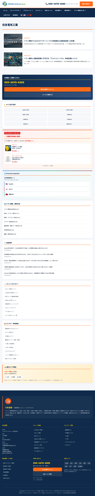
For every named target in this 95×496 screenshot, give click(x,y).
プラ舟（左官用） (9, 347)
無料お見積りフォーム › (47, 89)
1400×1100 (25, 114)
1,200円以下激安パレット (11, 292)
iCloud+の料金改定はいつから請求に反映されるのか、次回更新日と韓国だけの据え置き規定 (29, 273)
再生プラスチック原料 (10, 358)
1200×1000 (69, 110)
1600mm (25, 119)
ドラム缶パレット (9, 311)
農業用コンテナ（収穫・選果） (13, 340)
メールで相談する (47, 95)
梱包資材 (68, 10)
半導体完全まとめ (9, 230)
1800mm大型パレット (10, 300)
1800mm (25, 124)
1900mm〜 (69, 124)
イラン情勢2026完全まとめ (11, 209)
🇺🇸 (21, 15)
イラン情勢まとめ (80, 10)
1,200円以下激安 (38, 430)
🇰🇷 (24, 15)
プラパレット (28, 10)
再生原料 (58, 10)
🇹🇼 (27, 15)
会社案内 (15, 15)
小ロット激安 (37, 433)
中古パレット (49, 10)
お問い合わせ (6, 478)
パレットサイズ (15, 10)
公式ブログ (7, 15)
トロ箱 (66, 436)
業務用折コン (68, 430)
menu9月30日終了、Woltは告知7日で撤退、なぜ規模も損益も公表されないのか (26, 248)
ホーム (5, 10)
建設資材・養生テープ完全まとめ (13, 226)
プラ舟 (66, 439)
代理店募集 (6, 472)
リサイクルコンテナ (10, 351)
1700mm (69, 119)
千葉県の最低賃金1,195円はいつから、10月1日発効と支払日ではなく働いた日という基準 (28, 267)
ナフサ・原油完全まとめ (10, 222)
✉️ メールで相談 (47, 474)
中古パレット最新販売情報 (11, 296)
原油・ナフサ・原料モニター (12, 213)
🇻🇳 (30, 15)
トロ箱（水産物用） (10, 343)
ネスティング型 (38, 445)
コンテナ (38, 10)
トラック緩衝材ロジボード (11, 355)
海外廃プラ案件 (7, 469)
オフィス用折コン (9, 332)
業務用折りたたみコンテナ (11, 328)
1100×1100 (25, 110)
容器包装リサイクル (39, 448)
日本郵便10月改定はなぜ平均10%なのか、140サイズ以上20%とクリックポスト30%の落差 (28, 254)
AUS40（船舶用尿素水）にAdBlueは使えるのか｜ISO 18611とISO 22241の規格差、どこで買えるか (31, 260)
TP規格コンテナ (9, 336)
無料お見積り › (86, 4)
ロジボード (68, 445)
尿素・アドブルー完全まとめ (12, 217)
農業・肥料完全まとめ (10, 234)
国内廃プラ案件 (7, 466)
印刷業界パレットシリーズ (11, 304)
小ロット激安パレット (10, 289)
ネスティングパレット (10, 307)
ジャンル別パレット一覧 (11, 315)
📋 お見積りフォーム (47, 469)
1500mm (69, 114)
